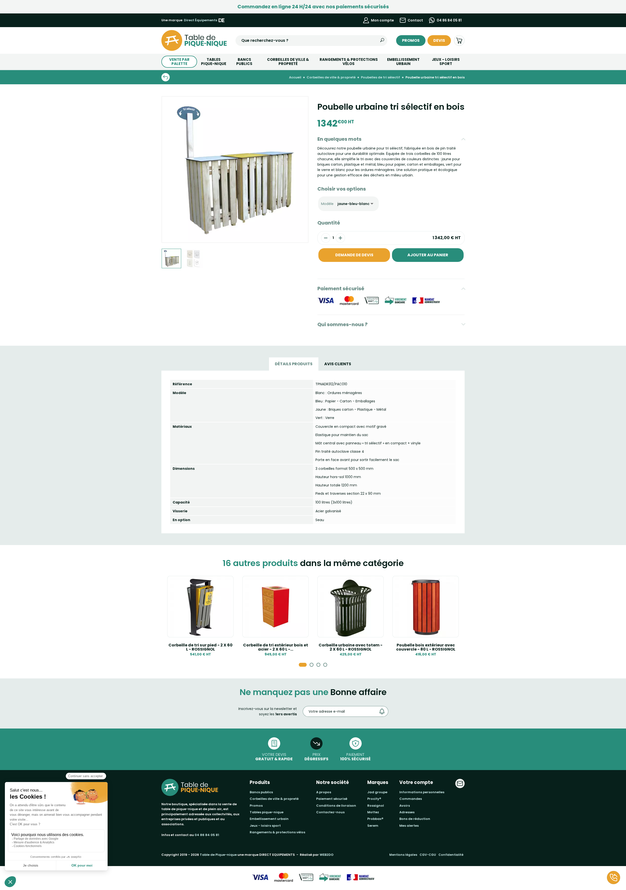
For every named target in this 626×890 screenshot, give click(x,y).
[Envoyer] (383, 711)
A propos (323, 792)
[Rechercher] (382, 40)
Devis (439, 40)
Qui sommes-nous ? (342, 324)
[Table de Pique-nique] (194, 40)
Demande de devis (354, 255)
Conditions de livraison (336, 805)
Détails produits (294, 364)
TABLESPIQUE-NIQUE (213, 61)
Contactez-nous (330, 812)
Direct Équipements (200, 20)
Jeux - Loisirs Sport (446, 61)
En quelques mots (339, 139)
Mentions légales (403, 855)
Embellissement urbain (403, 61)
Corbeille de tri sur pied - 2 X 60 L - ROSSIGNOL (200, 647)
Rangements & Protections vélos (349, 61)
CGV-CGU (428, 855)
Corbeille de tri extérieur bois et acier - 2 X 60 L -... (275, 647)
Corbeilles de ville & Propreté (288, 61)
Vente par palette (179, 61)
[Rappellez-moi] (613, 877)
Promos (411, 40)
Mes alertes (409, 825)
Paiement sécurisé (340, 288)
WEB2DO (327, 854)
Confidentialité (450, 855)
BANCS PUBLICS (244, 61)
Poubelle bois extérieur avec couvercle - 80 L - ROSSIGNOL (425, 647)
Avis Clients (337, 364)
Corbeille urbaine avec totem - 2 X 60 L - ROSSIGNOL (350, 647)
